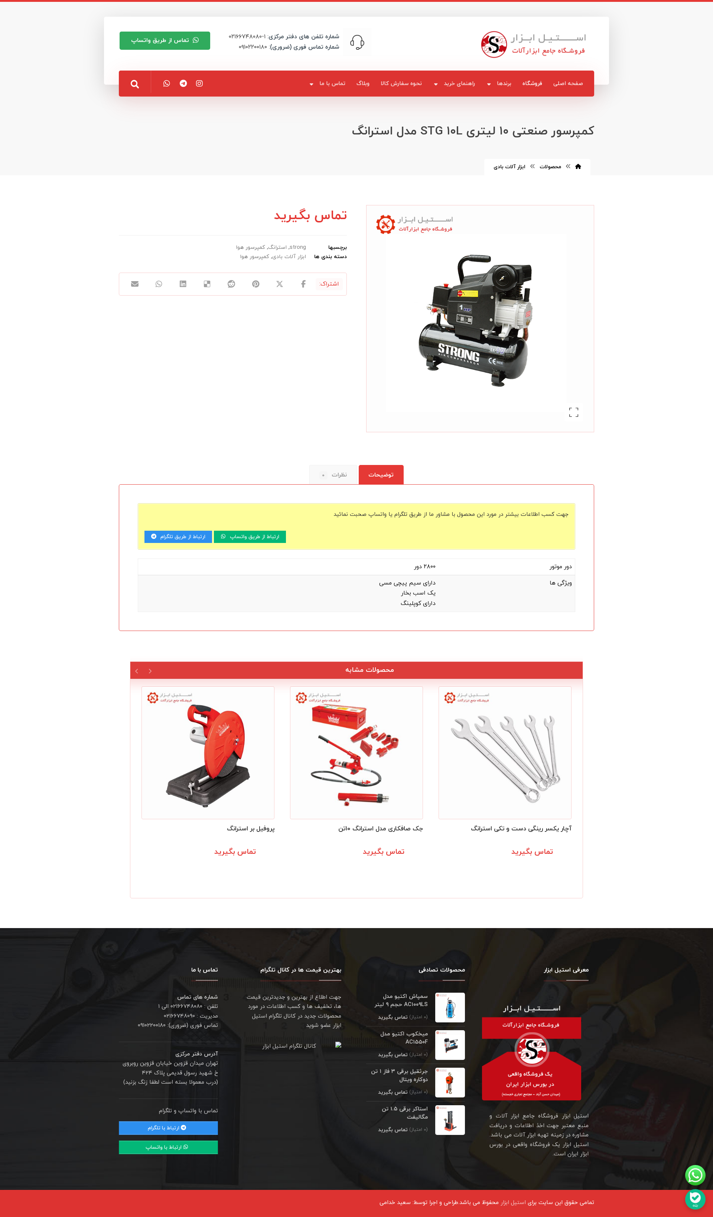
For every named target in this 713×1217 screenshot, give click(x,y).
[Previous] (149, 670)
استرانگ (277, 247)
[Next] (136, 670)
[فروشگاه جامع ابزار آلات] (534, 44)
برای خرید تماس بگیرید (535, 868)
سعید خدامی (395, 1203)
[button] (134, 84)
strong (298, 247)
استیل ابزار (513, 1203)
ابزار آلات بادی (289, 257)
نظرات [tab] (334, 475)
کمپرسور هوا (250, 247)
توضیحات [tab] (381, 475)
